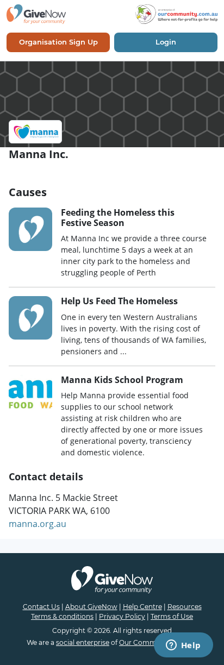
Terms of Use (172, 616)
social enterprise (82, 642)
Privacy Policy (122, 616)
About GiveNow (91, 607)
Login (165, 41)
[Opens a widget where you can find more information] (183, 646)
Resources (184, 607)
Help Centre (142, 607)
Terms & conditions (62, 616)
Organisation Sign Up (58, 41)
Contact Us (41, 607)
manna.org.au (37, 524)
